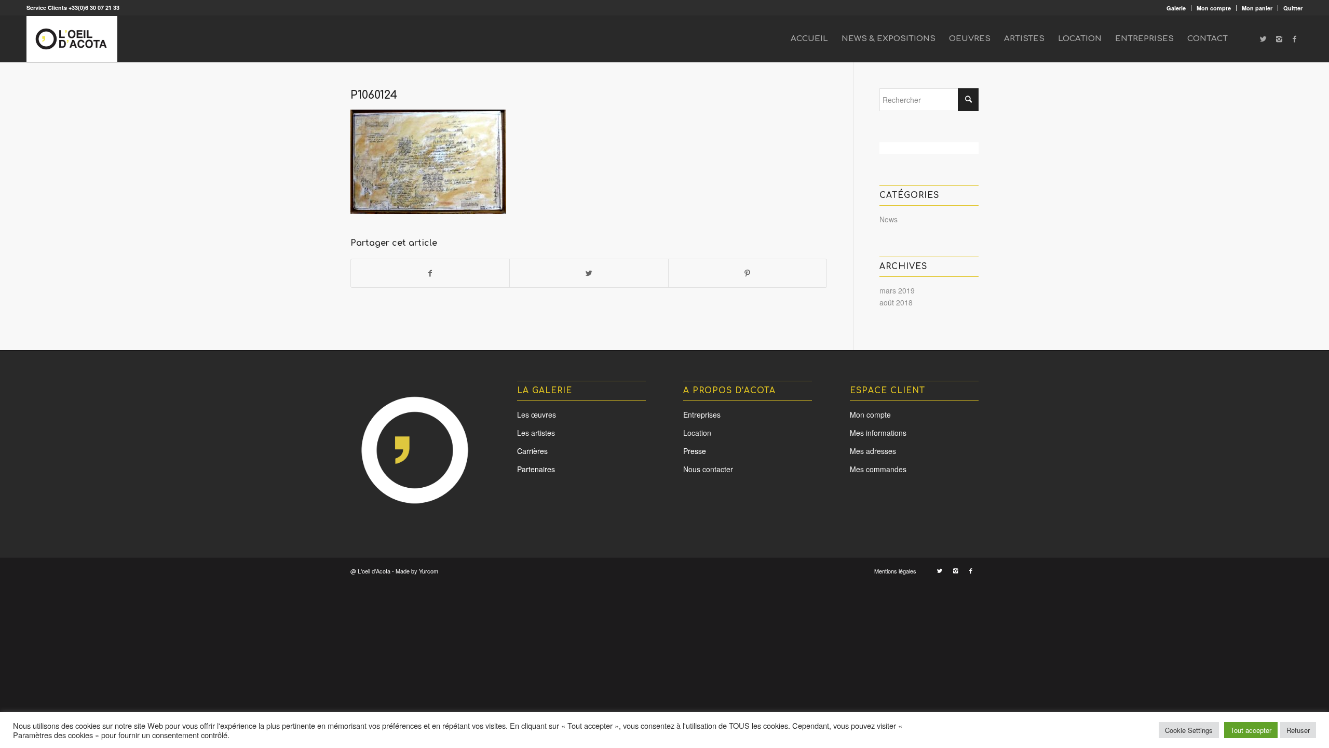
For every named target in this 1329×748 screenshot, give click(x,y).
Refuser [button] (1298, 730)
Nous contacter (708, 469)
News (888, 219)
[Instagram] (1279, 38)
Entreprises (702, 414)
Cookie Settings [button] (1189, 730)
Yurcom (428, 571)
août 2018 (896, 302)
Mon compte (1214, 8)
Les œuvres (536, 414)
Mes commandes (878, 469)
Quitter (1293, 8)
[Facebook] (1295, 38)
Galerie (1176, 8)
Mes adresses (873, 451)
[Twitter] (1263, 38)
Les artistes (536, 433)
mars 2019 (897, 290)
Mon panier (1257, 8)
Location (697, 433)
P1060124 (373, 95)
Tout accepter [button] (1250, 730)
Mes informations (878, 433)
